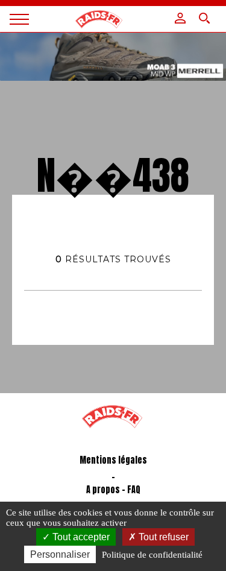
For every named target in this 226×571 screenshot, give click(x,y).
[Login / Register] (180, 18)
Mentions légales (113, 460)
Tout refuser (162, 537)
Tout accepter (80, 537)
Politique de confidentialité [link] (152, 555)
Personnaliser (60, 554)
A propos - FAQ (113, 490)
